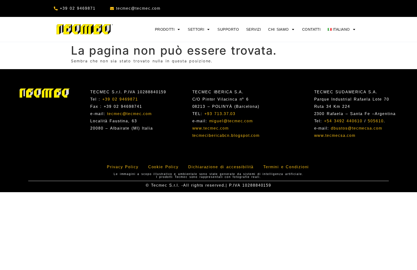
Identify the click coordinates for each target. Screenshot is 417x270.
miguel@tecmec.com (231, 121)
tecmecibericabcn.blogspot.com (226, 135)
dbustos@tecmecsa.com (356, 128)
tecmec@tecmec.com (129, 114)
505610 (376, 121)
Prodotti (165, 29)
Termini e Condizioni (286, 167)
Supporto (228, 29)
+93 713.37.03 (220, 114)
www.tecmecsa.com (335, 135)
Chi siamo (278, 29)
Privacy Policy (122, 167)
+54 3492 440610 (343, 121)
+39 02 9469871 (120, 99)
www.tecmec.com (210, 128)
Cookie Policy (163, 167)
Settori (196, 29)
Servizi (253, 29)
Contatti (311, 29)
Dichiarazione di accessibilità (221, 167)
